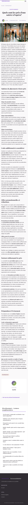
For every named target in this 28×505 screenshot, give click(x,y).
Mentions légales (4, 494)
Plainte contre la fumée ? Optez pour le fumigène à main (12, 448)
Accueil (2, 5)
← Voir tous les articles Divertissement (10, 397)
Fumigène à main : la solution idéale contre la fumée (13, 441)
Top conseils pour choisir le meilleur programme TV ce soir (11, 436)
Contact (3, 496)
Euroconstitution (15, 478)
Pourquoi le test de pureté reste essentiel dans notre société (13, 423)
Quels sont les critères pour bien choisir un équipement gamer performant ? (13, 461)
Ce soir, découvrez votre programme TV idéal (13, 444)
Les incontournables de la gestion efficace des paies (13, 457)
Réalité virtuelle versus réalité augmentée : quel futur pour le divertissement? (14, 432)
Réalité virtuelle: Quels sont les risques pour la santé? (13, 428)
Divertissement (8, 5)
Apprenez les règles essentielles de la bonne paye (13, 465)
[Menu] (25, 1)
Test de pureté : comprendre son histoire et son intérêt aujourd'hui (13, 415)
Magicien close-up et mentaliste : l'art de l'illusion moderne (12, 452)
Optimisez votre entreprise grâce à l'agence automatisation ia (13, 419)
